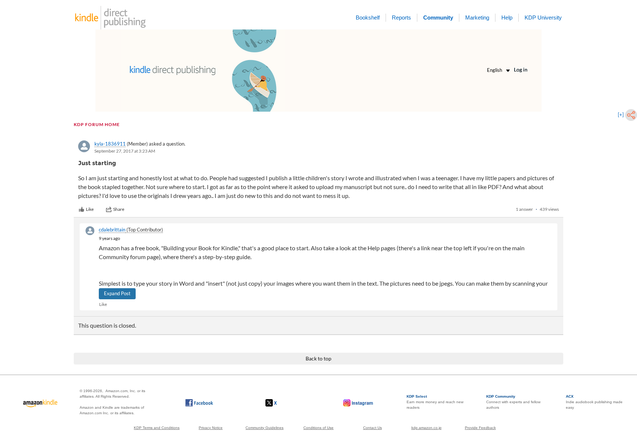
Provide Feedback (480, 428)
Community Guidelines (264, 428)
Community (438, 17)
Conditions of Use (318, 428)
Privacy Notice (211, 428)
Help (506, 17)
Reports (401, 17)
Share (118, 209)
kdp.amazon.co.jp (426, 428)
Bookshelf (368, 17)
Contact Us (372, 428)
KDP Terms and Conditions (157, 428)
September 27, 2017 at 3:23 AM (124, 151)
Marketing (477, 17)
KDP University (543, 17)
